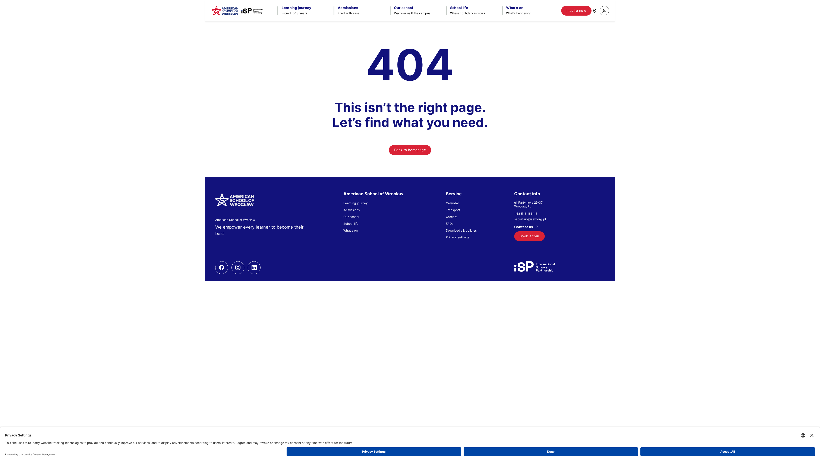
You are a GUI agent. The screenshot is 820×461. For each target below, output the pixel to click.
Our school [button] (403, 8)
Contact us (524, 227)
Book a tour (529, 236)
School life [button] (459, 8)
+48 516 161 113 (526, 213)
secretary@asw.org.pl (530, 219)
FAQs (449, 223)
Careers (451, 217)
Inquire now (576, 11)
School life (351, 223)
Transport (453, 210)
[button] (604, 11)
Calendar (452, 203)
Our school (351, 217)
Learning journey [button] (296, 8)
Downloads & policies (461, 230)
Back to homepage (410, 150)
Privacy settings (457, 237)
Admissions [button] (348, 8)
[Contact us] (594, 11)
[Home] (237, 10)
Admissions (351, 210)
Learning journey (355, 203)
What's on (350, 230)
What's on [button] (514, 8)
